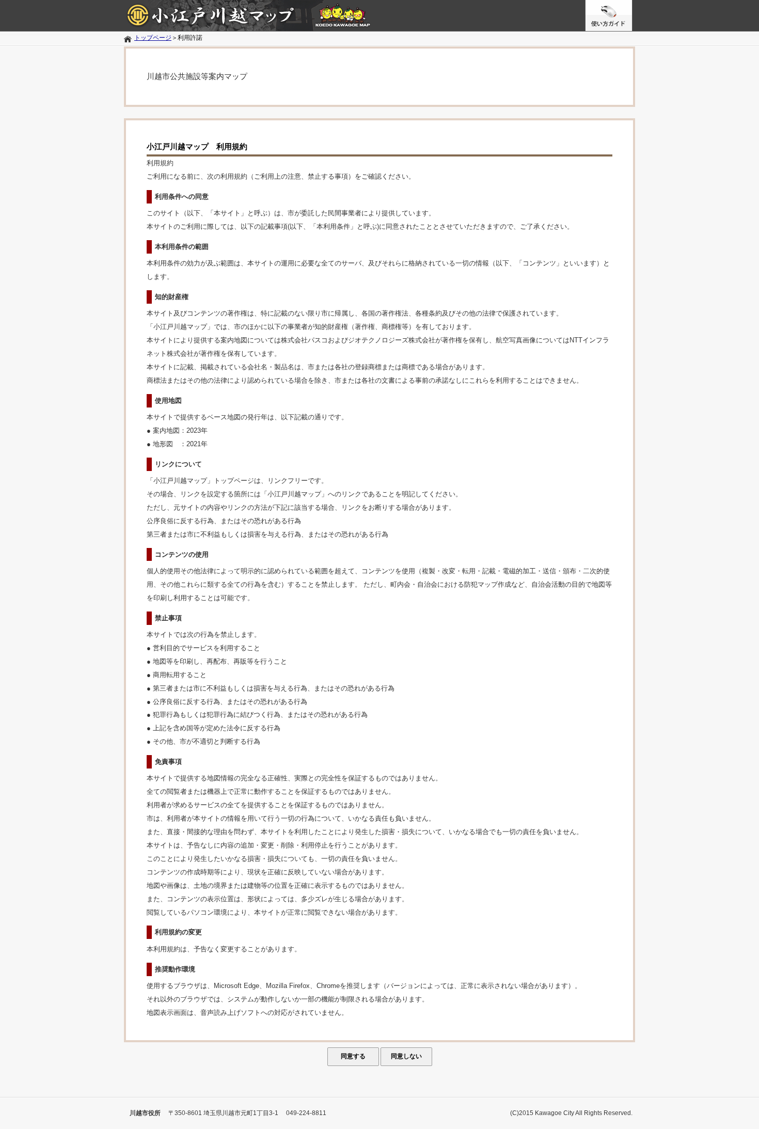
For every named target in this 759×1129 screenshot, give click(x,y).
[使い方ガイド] (379, 15)
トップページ (152, 37)
